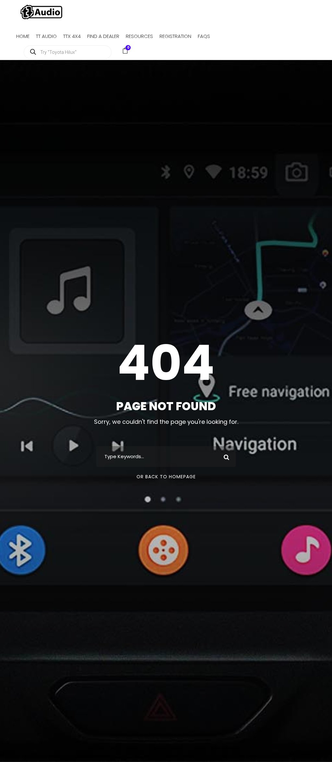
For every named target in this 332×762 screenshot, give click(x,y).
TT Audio (46, 36)
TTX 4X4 (72, 36)
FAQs (204, 36)
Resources (139, 36)
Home (23, 36)
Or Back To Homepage (166, 476)
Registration (175, 36)
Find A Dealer (103, 36)
